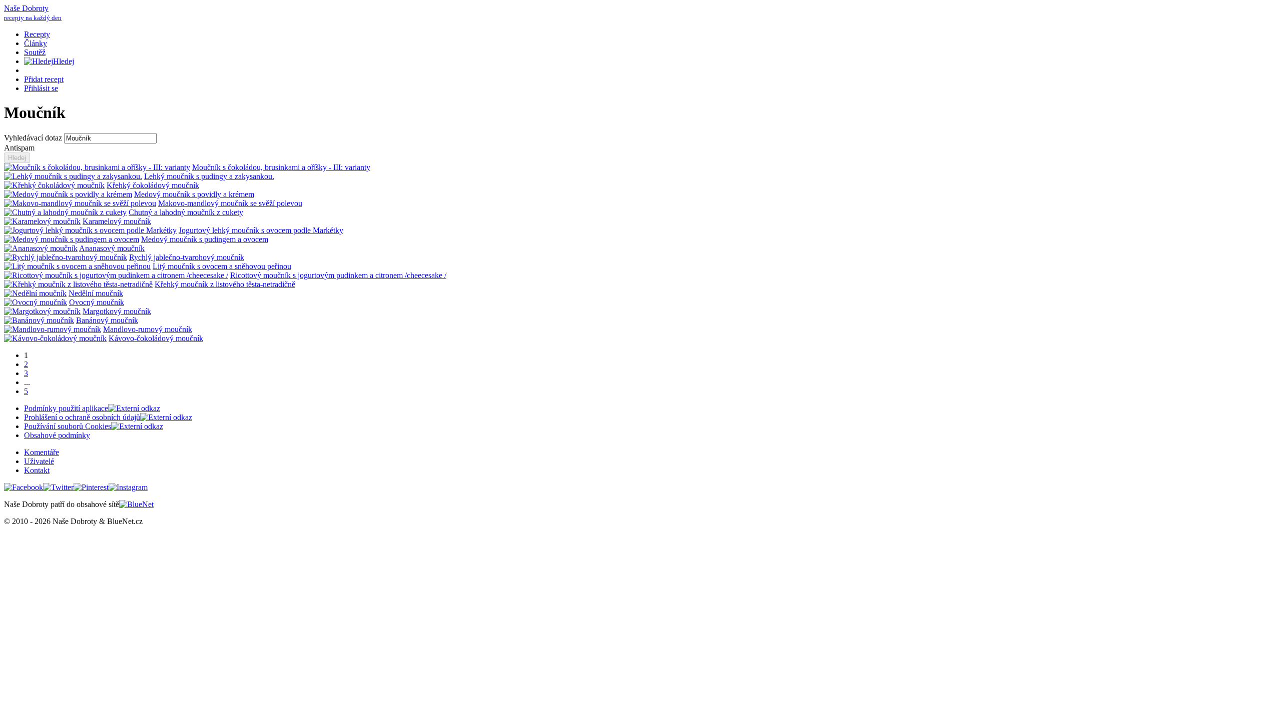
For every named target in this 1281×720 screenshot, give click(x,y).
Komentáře (41, 452)
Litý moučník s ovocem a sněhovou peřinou (222, 266)
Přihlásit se (41, 88)
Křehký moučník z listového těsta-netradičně (225, 284)
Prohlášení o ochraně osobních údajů (82, 417)
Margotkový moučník (117, 311)
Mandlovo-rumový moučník (147, 329)
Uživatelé (39, 461)
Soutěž (35, 52)
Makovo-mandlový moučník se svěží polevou (230, 203)
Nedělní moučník (96, 293)
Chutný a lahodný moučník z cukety (186, 212)
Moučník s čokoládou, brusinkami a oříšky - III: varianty (281, 167)
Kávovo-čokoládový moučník (156, 338)
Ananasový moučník (112, 248)
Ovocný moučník (96, 302)
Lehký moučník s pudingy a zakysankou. (209, 176)
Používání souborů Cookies (67, 426)
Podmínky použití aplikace (66, 408)
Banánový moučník (107, 320)
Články (35, 43)
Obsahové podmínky (57, 435)
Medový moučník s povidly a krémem (194, 194)
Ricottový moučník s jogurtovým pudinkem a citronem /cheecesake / (338, 275)
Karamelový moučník (117, 221)
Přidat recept (44, 79)
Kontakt (37, 470)
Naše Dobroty (33, 13)
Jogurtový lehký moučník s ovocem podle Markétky (261, 230)
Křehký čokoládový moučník (153, 185)
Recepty (37, 34)
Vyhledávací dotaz (34, 138)
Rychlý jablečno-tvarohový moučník (186, 257)
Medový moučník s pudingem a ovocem (204, 239)
